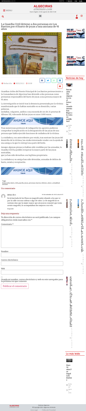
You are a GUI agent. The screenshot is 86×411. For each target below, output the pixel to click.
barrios (38, 183)
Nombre (4, 251)
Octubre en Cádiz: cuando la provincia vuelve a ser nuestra (82, 157)
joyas (26, 183)
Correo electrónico (9, 260)
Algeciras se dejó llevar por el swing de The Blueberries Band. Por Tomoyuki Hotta (71, 301)
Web (3, 269)
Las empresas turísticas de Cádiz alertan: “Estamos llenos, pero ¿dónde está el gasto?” (82, 226)
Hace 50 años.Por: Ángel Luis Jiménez (71, 151)
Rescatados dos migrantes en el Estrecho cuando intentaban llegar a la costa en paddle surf (69, 105)
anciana (5, 184)
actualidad (56, 183)
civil (16, 183)
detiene (44, 183)
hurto (12, 183)
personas (32, 183)
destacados (6, 183)
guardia (21, 183)
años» (49, 183)
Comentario (7, 224)
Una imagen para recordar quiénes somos (71, 212)
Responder (10, 209)
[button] (3, 16)
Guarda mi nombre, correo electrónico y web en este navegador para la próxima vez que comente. (32, 280)
